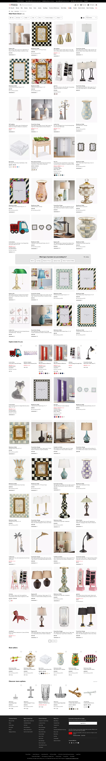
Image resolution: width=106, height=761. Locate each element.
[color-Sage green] (60, 175)
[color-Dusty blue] (62, 175)
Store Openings (41, 740)
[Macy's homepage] (9, 11)
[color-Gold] (69, 709)
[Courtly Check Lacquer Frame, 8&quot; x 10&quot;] (86, 315)
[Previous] (10, 71)
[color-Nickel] (75, 709)
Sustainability (56, 738)
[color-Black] (41, 673)
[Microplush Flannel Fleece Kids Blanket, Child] (19, 147)
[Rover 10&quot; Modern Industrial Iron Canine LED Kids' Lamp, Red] (19, 617)
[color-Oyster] (13, 167)
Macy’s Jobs (56, 731)
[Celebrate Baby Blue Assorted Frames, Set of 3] (86, 390)
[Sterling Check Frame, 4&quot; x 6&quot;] (19, 505)
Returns (10, 729)
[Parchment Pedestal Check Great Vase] (19, 469)
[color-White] (54, 94)
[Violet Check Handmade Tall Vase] (86, 469)
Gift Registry (41, 747)
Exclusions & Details (76, 735)
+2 (49, 373)
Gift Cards (25, 725)
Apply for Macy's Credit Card (29, 720)
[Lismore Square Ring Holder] (60, 692)
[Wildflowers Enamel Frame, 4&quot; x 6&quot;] (41, 71)
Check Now (83, 735)
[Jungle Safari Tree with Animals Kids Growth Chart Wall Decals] (19, 542)
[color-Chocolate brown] (54, 175)
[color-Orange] (39, 373)
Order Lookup (11, 725)
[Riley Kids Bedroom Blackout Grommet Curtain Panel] (60, 353)
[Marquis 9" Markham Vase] (45, 692)
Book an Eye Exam (42, 742)
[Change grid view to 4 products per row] (81, 18)
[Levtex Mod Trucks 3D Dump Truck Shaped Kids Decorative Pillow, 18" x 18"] (15, 353)
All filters (87, 256)
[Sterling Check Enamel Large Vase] (86, 227)
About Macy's (56, 720)
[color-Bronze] (73, 709)
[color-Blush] (43, 373)
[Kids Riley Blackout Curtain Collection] (64, 390)
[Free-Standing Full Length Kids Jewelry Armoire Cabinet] (75, 353)
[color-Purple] (41, 373)
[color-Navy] (45, 373)
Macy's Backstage (42, 727)
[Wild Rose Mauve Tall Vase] (41, 191)
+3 (64, 373)
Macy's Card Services (27, 729)
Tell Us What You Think (43, 745)
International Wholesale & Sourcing (60, 729)
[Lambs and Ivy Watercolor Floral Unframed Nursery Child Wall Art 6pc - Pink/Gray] (19, 315)
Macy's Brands (41, 729)
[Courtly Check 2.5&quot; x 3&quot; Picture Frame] (41, 469)
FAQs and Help (11, 720)
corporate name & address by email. (72, 758)
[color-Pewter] (77, 709)
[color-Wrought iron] (88, 707)
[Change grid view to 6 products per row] (83, 17)
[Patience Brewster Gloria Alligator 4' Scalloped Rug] (90, 659)
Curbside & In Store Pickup (43, 720)
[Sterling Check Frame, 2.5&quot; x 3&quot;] (19, 432)
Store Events (41, 738)
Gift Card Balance (27, 727)
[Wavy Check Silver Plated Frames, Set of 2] (86, 147)
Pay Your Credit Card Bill (28, 731)
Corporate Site (56, 725)
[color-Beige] (58, 175)
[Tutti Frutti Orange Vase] (75, 659)
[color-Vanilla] (12, 167)
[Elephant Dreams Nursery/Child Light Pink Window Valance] (30, 353)
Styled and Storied (57, 740)
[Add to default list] (21, 346)
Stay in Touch (41, 736)
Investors (55, 727)
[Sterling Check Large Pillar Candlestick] (64, 579)
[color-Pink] (56, 94)
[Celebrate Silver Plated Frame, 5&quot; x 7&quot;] (41, 390)
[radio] (55, 94)
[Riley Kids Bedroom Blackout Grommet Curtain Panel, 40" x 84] (45, 353)
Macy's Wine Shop (42, 731)
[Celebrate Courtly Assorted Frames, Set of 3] (41, 227)
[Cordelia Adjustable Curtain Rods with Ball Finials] (75, 692)
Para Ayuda (11, 727)
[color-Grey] (43, 673)
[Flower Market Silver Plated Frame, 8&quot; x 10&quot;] (86, 279)
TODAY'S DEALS (20, 1)
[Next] (28, 71)
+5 (64, 416)
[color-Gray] (36, 170)
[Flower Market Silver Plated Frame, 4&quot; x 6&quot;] (64, 315)
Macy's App (41, 725)
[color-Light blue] (17, 167)
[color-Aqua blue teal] (56, 175)
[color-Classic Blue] (62, 373)
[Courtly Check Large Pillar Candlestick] (64, 505)
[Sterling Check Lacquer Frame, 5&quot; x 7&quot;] (64, 279)
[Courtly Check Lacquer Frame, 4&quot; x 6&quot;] (19, 71)
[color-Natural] (32, 170)
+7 (64, 175)
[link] (19, 51)
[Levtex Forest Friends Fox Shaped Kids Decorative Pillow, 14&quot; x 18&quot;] (19, 390)
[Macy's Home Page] (13, 5)
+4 (19, 166)
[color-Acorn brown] (34, 170)
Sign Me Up (82, 723)
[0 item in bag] (96, 5)
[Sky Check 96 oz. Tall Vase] (86, 110)
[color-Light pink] (15, 167)
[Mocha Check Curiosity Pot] (86, 191)
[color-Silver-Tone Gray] (47, 373)
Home (12, 11)
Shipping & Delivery (12, 731)
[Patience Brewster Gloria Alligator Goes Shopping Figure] (15, 659)
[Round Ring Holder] (15, 692)
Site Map (55, 736)
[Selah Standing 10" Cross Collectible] (30, 692)
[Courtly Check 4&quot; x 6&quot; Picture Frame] (41, 34)
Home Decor (16, 11)
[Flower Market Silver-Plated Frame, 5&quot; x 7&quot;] (19, 191)
